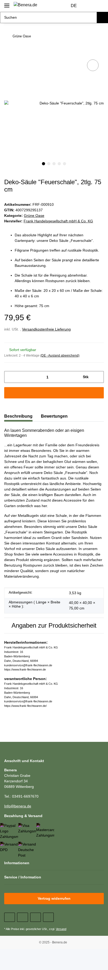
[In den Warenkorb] (8, 50)
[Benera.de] (25, 5)
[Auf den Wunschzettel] (93, 65)
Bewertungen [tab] (54, 416)
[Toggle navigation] (6, 3)
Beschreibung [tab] (18, 416)
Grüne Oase (34, 215)
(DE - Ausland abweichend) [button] (59, 355)
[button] (90, 6)
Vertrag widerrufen (54, 898)
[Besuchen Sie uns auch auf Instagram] (48, 917)
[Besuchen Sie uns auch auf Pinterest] (35, 917)
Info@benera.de (17, 806)
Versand (61, 929)
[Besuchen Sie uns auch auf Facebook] (9, 917)
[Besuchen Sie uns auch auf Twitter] (22, 917)
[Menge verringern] (10, 377)
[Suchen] (102, 17)
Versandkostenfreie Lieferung (46, 329)
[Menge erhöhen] (98, 377)
